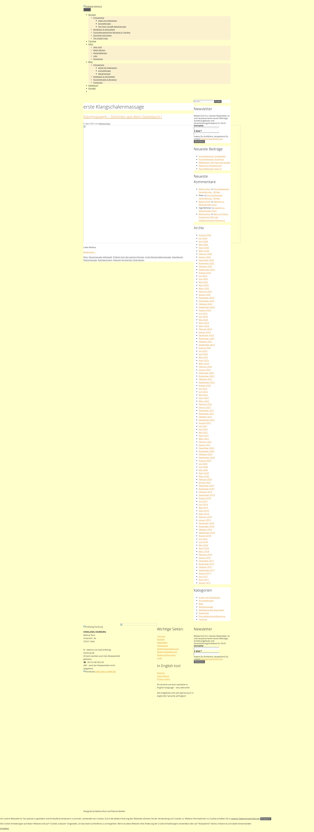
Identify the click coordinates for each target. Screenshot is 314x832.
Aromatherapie (104, 23)
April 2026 (204, 247)
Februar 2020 (205, 479)
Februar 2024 (205, 329)
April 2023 (204, 360)
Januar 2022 (205, 407)
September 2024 (207, 307)
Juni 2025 (203, 279)
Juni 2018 (203, 542)
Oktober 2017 (205, 567)
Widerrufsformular (166, 655)
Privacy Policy (163, 679)
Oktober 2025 (205, 266)
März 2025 (204, 288)
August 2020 (205, 460)
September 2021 (207, 420)
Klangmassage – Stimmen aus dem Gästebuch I (122, 116)
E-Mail (198, 131)
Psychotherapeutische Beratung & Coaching (111, 32)
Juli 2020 (203, 463)
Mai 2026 (203, 244)
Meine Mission (99, 50)
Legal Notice (163, 676)
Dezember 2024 (206, 297)
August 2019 (205, 498)
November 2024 (206, 301)
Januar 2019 (205, 520)
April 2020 (204, 473)
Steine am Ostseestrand (210, 165)
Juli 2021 (203, 426)
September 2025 (207, 269)
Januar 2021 (205, 445)
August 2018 (205, 535)
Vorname (198, 125)
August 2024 (205, 310)
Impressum (162, 645)
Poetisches (98, 82)
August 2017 (205, 573)
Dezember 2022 (206, 372)
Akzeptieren (265, 819)
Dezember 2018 (206, 523)
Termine (92, 41)
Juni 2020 (203, 466)
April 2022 (204, 398)
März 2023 (204, 363)
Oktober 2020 (205, 454)
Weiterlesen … (89, 252)
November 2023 (206, 338)
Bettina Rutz (204, 189)
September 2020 (207, 457)
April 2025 (204, 285)
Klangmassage (104, 73)
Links (95, 56)
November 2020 (206, 451)
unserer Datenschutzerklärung (245, 818)
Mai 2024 (203, 319)
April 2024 (204, 322)
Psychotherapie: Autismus (211, 159)
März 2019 (204, 513)
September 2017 (207, 570)
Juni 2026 (203, 241)
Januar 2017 (205, 582)
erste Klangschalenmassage (158, 257)
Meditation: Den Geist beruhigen (214, 162)
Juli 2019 (203, 501)
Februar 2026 (205, 253)
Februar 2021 (205, 441)
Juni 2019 (203, 504)
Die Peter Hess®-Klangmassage (112, 26)
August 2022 (205, 385)
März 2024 (204, 326)
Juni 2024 (203, 316)
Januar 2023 (205, 369)
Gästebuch (93, 85)
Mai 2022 (203, 394)
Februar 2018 (205, 554)
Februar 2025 (205, 291)
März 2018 (204, 551)
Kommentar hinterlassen (132, 260)
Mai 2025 (203, 282)
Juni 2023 (203, 354)
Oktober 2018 (205, 529)
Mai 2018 (203, 545)
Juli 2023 (203, 351)
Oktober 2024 (205, 304)
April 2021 (204, 435)
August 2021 (205, 423)
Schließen (4, 828)
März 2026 (204, 250)
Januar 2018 (205, 557)
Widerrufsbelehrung (167, 651)
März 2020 (204, 476)
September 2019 (207, 495)
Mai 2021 (203, 432)
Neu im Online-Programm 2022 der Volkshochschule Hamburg (214, 217)
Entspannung (98, 17)
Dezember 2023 (206, 335)
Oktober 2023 (205, 341)
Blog (90, 62)
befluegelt (107, 257)
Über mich (97, 47)
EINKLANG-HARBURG (105, 671)
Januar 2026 (205, 257)
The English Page (100, 38)
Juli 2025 (203, 275)
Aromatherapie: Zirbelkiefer (212, 156)
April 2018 (204, 548)
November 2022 (206, 376)
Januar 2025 (205, 294)
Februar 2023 (205, 366)
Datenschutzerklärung (211, 138)
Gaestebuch (177, 257)
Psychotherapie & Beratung (105, 79)
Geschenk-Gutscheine (102, 35)
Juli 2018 (203, 539)
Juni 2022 (203, 391)
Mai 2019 (203, 507)
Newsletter (98, 59)
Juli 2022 (203, 388)
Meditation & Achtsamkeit (104, 29)
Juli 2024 (203, 313)
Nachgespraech (105, 260)
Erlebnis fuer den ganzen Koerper (128, 257)
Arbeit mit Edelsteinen (107, 20)
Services (92, 14)
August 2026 (205, 235)
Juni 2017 (203, 576)
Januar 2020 (205, 482)
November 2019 (206, 488)
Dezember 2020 (206, 448)
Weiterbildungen (100, 53)
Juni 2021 (203, 429)
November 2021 (206, 413)
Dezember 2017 (206, 560)
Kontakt (92, 88)
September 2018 (207, 532)
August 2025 (205, 272)
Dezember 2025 (206, 260)
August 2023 (205, 347)
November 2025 (206, 263)
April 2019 (204, 510)
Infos (90, 44)
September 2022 (207, 382)
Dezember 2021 (206, 410)
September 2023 (207, 344)
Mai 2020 (203, 470)
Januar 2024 (205, 332)
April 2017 (204, 579)
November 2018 (206, 526)
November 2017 (206, 564)
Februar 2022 (205, 404)
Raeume (117, 260)
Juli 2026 (203, 238)
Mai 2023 (203, 357)
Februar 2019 (205, 517)
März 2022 (204, 401)
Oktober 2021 (205, 416)
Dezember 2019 (206, 485)
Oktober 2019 (205, 491)
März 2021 (204, 438)
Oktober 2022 (205, 379)
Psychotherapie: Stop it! (210, 168)
